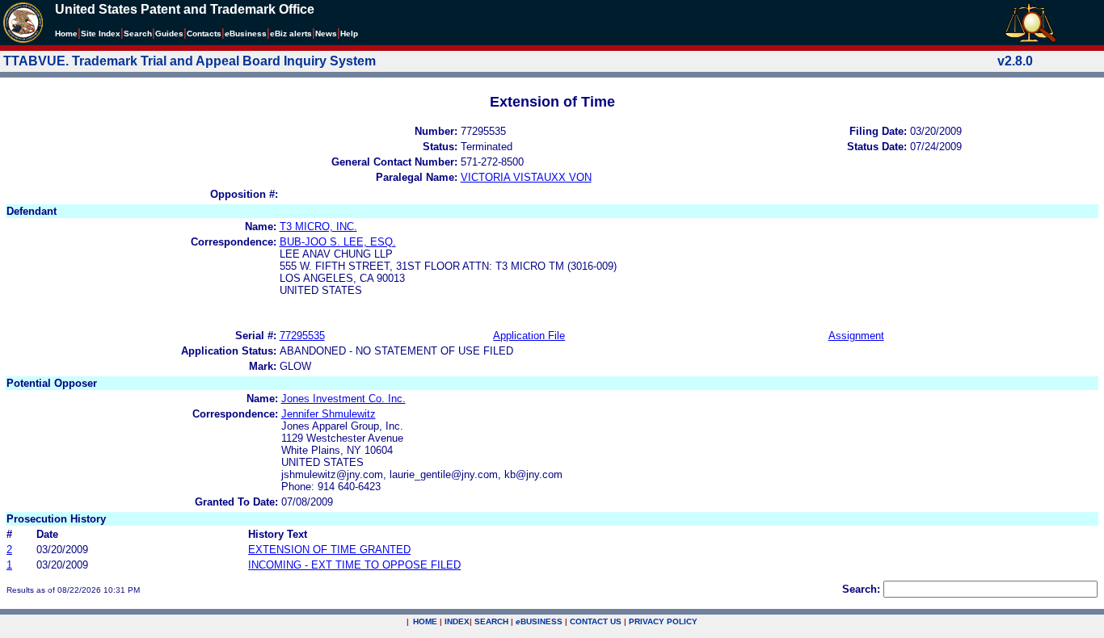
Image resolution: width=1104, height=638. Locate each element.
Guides (169, 33)
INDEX (457, 621)
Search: (861, 589)
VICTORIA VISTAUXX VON (526, 177)
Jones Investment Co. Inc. (343, 398)
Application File (529, 335)
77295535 (302, 335)
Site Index (100, 33)
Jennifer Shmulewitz (328, 414)
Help (349, 33)
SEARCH (491, 621)
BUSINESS (539, 621)
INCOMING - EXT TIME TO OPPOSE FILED (354, 565)
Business (246, 33)
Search (138, 33)
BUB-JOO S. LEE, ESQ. (338, 242)
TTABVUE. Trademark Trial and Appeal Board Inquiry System (189, 61)
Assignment (856, 335)
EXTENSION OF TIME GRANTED (329, 550)
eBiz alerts (291, 33)
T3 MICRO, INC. (318, 226)
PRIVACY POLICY (663, 621)
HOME (425, 621)
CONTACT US (596, 621)
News (326, 33)
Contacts (204, 33)
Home (66, 33)
